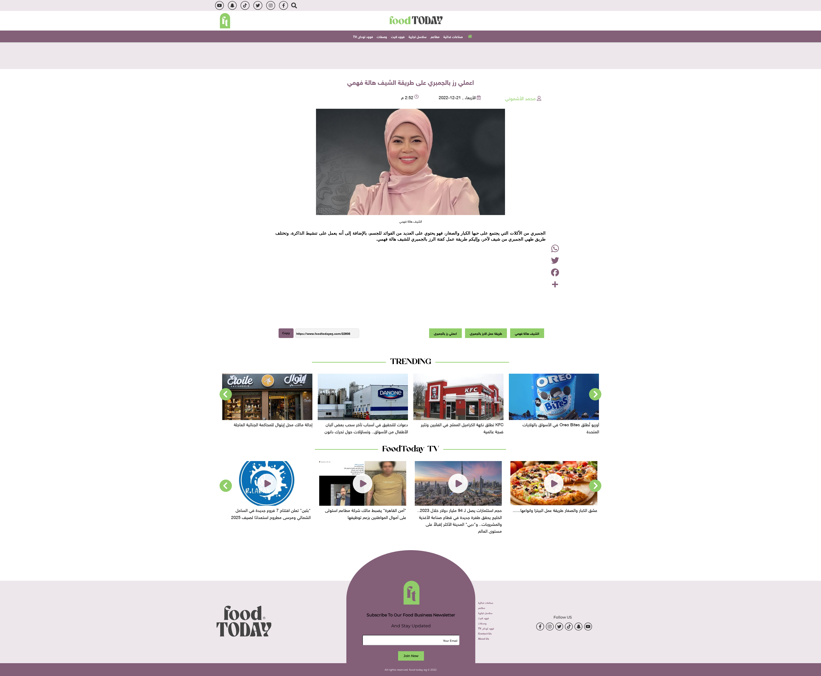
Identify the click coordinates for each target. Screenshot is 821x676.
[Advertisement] (410, 55)
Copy (286, 333)
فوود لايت (398, 36)
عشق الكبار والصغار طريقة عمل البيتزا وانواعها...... (555, 509)
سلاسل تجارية (418, 36)
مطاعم (435, 36)
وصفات (382, 36)
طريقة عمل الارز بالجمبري (486, 333)
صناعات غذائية (453, 36)
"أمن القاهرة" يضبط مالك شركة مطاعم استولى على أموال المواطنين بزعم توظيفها (365, 513)
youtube (219, 5)
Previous (595, 394)
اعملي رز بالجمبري (445, 333)
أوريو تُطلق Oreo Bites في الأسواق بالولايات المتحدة (561, 427)
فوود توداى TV (363, 36)
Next (225, 394)
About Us (483, 638)
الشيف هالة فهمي (527, 333)
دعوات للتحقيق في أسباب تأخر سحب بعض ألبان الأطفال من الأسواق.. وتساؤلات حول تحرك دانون (366, 427)
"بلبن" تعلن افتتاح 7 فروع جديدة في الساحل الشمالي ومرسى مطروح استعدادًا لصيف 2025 (271, 513)
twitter (257, 5)
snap (232, 5)
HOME (469, 36)
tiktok (245, 5)
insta (270, 5)
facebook (283, 5)
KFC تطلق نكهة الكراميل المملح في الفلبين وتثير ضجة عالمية (462, 427)
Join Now (411, 656)
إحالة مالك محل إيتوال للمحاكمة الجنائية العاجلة (273, 424)
